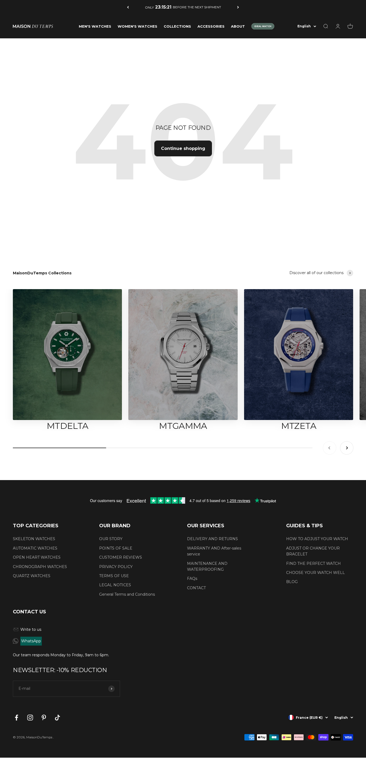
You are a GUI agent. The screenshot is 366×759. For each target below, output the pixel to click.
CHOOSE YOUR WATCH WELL (315, 572)
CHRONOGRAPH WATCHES (40, 566)
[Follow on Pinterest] (43, 717)
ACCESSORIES (211, 26)
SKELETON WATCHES (34, 538)
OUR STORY (110, 538)
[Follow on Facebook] (16, 717)
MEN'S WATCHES (95, 26)
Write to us (30, 629)
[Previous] (128, 7)
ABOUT (238, 26)
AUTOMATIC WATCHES (35, 548)
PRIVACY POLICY (116, 566)
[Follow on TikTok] (57, 717)
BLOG (292, 581)
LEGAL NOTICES (115, 585)
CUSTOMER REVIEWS (120, 557)
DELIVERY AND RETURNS (212, 538)
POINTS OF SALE (115, 548)
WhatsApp (31, 641)
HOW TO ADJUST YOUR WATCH (317, 538)
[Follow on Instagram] (30, 717)
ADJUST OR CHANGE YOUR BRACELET (313, 551)
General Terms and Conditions (127, 594)
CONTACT (196, 587)
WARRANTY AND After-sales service (214, 551)
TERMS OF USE (114, 575)
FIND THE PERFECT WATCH (313, 563)
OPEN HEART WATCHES (37, 557)
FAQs (192, 578)
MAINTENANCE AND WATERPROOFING (207, 566)
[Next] (238, 7)
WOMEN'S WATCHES (137, 26)
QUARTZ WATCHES (31, 575)
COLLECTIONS (177, 26)
